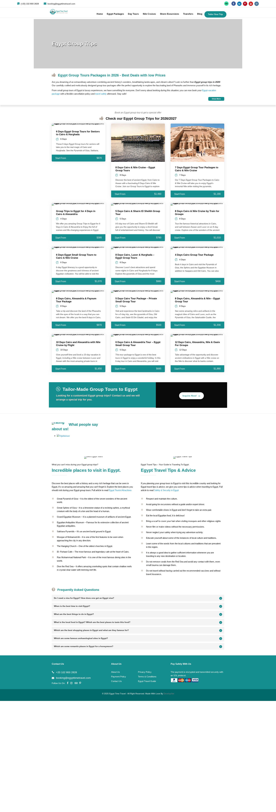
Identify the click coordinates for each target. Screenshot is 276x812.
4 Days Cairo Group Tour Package (194, 254)
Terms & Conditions (147, 676)
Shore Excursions (169, 14)
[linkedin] (239, 4)
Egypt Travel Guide (147, 681)
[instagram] (256, 4)
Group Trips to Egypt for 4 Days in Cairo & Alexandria (75, 212)
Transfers (188, 14)
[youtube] (251, 4)
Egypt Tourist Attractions (120, 490)
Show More (216, 99)
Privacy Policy (145, 672)
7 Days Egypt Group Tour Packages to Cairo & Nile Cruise (196, 169)
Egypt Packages (115, 14)
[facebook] (233, 4)
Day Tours (133, 14)
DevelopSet (169, 693)
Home (100, 14)
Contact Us (116, 681)
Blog (199, 14)
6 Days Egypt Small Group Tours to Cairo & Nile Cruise (76, 256)
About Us (115, 672)
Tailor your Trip (215, 14)
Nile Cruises (149, 14)
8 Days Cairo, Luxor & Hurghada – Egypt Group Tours (134, 256)
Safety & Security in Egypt (166, 490)
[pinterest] (245, 4)
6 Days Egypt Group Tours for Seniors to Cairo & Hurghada (78, 133)
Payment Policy (118, 676)
